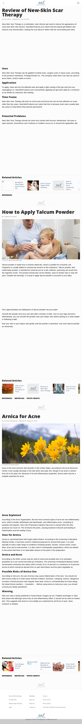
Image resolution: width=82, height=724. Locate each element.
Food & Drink (12, 700)
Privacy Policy (47, 703)
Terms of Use (47, 700)
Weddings (32, 696)
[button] (4, 3)
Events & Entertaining (15, 696)
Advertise (32, 703)
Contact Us (32, 707)
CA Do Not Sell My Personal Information (54, 707)
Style (10, 707)
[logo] (41, 3)
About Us (31, 700)
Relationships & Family (15, 703)
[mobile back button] (4, 3)
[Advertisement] (41, 51)
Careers (45, 696)
